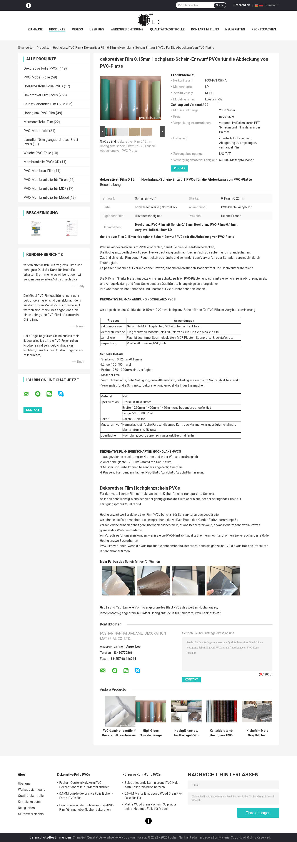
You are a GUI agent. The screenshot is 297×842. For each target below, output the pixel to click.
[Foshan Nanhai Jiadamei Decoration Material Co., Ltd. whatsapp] (40, 394)
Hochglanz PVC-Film (67, 47)
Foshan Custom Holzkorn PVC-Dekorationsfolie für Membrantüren (84, 785)
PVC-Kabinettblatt (208, 613)
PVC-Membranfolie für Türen (45, 180)
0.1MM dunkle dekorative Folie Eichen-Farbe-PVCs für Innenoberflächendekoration (86, 796)
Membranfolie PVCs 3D (41, 162)
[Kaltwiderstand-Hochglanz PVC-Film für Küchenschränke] (221, 711)
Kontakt (179, 168)
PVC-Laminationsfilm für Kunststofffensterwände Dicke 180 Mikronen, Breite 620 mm (120, 733)
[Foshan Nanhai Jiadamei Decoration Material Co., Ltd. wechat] (52, 394)
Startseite (25, 47)
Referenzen (242, 5)
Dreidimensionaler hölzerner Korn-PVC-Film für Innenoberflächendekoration (86, 807)
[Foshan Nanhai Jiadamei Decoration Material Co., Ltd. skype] (63, 394)
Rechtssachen (264, 29)
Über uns (96, 29)
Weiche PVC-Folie (37, 153)
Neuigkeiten (235, 29)
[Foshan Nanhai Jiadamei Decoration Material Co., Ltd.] (148, 19)
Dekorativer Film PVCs (40, 95)
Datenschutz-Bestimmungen (50, 837)
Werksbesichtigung (127, 29)
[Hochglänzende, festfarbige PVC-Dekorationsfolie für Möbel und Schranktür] (186, 711)
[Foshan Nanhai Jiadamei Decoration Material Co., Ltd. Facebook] (28, 5)
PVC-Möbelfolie (35, 131)
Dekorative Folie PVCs (40, 68)
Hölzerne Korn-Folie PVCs (43, 86)
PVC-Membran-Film (38, 171)
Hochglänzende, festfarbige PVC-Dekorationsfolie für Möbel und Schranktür (186, 733)
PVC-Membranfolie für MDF (44, 189)
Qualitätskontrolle (167, 29)
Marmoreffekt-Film (38, 122)
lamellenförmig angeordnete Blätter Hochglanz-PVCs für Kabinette (147, 613)
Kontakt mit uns (205, 29)
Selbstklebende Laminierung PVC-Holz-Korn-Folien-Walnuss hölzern (152, 785)
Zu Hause (35, 29)
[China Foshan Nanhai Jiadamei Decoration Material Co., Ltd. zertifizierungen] (36, 228)
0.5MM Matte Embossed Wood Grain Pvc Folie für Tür (153, 796)
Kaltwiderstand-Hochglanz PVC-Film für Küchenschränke (222, 733)
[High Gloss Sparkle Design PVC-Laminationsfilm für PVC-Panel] (150, 711)
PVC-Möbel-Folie (36, 77)
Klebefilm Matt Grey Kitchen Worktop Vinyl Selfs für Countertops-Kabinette (257, 733)
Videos (77, 29)
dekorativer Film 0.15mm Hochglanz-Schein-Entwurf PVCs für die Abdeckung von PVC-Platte (128, 146)
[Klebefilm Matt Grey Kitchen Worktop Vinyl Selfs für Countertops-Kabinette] (257, 711)
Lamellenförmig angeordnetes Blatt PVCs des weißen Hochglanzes (170, 607)
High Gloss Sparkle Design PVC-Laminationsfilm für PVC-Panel (151, 733)
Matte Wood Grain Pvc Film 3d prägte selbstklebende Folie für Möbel (151, 806)
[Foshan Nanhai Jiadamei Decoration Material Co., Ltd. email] (28, 394)
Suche (220, 5)
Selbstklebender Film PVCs (44, 104)
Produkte (57, 29)
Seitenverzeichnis (31, 814)
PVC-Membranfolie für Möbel (46, 197)
